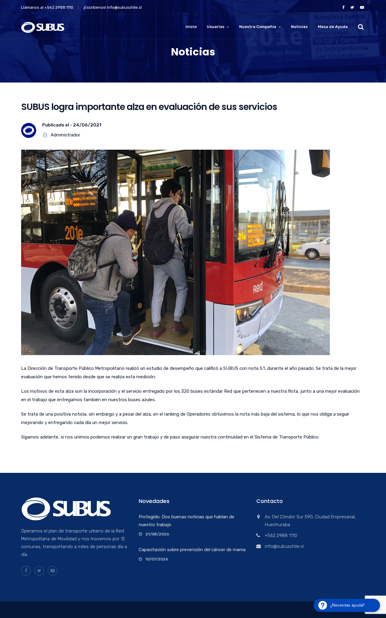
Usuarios (215, 26)
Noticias (299, 26)
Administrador (65, 135)
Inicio (191, 26)
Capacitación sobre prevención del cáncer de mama (192, 549)
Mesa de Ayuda (333, 26)
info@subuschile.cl (124, 7)
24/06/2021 (87, 125)
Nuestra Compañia (257, 26)
